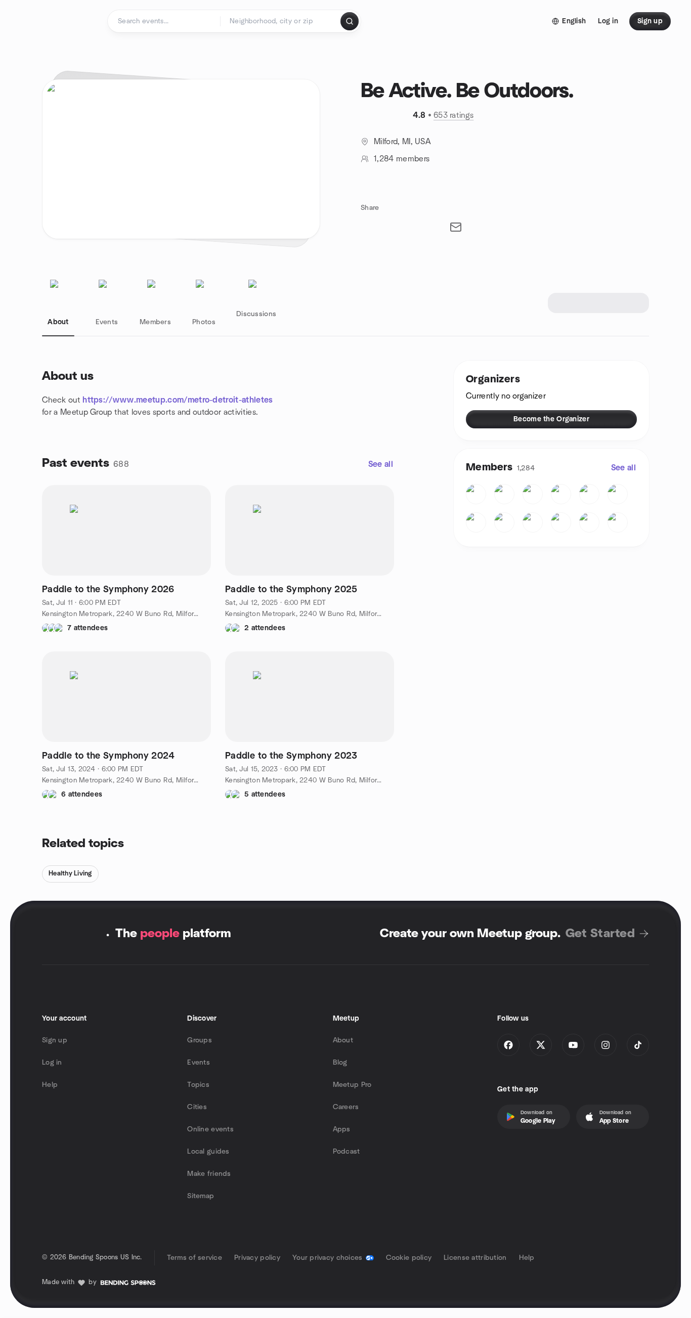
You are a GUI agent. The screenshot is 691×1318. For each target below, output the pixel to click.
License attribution (475, 1257)
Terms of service (194, 1257)
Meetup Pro (352, 1084)
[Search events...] (349, 21)
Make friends (209, 1173)
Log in (52, 1062)
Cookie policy (409, 1257)
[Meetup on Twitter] (541, 1045)
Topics (198, 1084)
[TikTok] (638, 1045)
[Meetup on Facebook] (508, 1045)
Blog (340, 1062)
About (343, 1040)
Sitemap (200, 1196)
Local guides (208, 1151)
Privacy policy (257, 1257)
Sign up (54, 1040)
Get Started (600, 934)
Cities (197, 1107)
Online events (210, 1129)
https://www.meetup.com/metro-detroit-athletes (177, 400)
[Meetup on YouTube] (573, 1045)
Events (198, 1062)
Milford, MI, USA (402, 142)
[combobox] (281, 21)
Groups (199, 1040)
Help (50, 1084)
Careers (346, 1107)
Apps (342, 1129)
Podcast (346, 1151)
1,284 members (401, 159)
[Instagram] (605, 1045)
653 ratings (454, 115)
